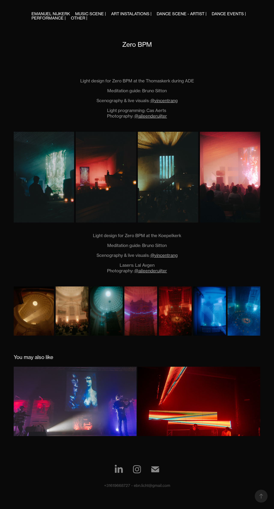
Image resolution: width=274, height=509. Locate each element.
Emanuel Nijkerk (50, 13)
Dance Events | (229, 13)
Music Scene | (90, 13)
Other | (79, 18)
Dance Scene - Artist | (182, 13)
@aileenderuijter (150, 116)
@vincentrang (164, 100)
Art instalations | (131, 13)
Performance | (48, 18)
